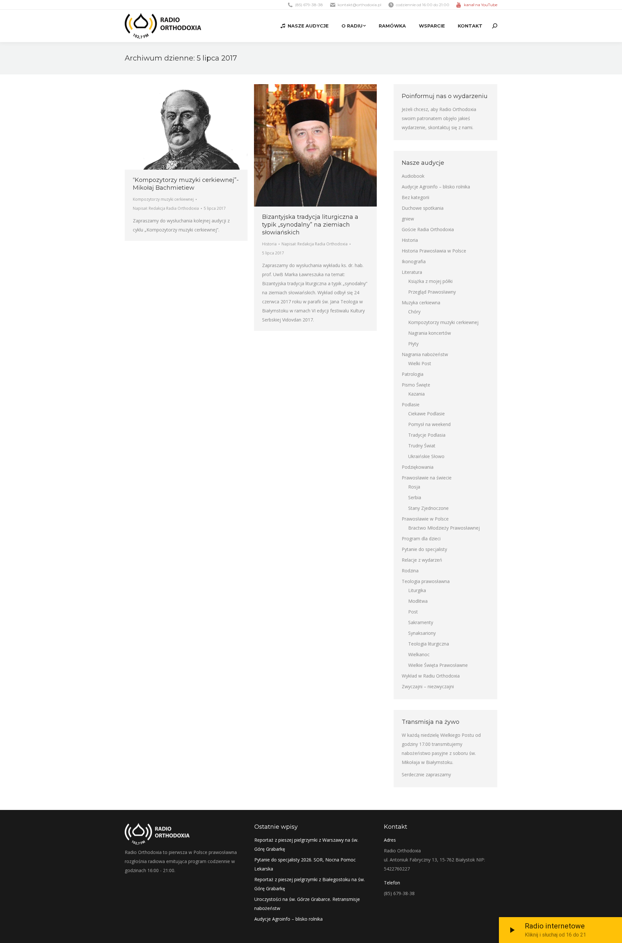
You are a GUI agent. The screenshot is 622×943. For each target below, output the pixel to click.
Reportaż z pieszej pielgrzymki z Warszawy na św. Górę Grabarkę (306, 844)
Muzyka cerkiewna (421, 302)
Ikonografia (414, 261)
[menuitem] (304, 26)
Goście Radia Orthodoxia (428, 229)
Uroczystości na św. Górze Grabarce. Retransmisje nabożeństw (307, 903)
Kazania (416, 394)
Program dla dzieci (421, 538)
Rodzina (410, 570)
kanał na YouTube (480, 4)
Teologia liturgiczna (428, 644)
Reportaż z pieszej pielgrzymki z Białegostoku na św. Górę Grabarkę (309, 884)
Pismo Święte (416, 385)
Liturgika (417, 590)
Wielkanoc (419, 654)
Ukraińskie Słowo (426, 456)
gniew (408, 219)
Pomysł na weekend (429, 424)
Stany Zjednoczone (428, 508)
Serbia (414, 497)
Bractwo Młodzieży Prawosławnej (444, 528)
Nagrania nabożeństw (425, 354)
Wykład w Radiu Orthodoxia (431, 676)
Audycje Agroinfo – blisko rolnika (436, 187)
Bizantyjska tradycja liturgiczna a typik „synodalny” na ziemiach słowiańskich (310, 224)
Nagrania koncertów (429, 333)
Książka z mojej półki (430, 281)
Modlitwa (418, 601)
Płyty (413, 344)
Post (413, 612)
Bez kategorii (415, 197)
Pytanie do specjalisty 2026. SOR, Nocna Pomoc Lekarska (305, 864)
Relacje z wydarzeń (422, 560)
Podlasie (411, 404)
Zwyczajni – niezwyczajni (428, 686)
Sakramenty (420, 622)
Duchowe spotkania (422, 208)
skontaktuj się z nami (450, 127)
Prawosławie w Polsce (425, 519)
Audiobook (413, 176)
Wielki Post (419, 363)
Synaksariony (422, 633)
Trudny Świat (421, 446)
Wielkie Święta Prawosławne (438, 665)
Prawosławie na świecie (427, 478)
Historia (269, 244)
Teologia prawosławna (426, 581)
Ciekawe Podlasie (426, 413)
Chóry (414, 312)
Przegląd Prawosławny (432, 292)
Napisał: (166, 208)
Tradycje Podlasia (426, 435)
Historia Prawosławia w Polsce (434, 251)
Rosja (414, 487)
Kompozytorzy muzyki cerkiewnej (163, 199)
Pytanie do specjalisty (424, 549)
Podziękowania (417, 467)
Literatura (412, 272)
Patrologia (412, 374)
